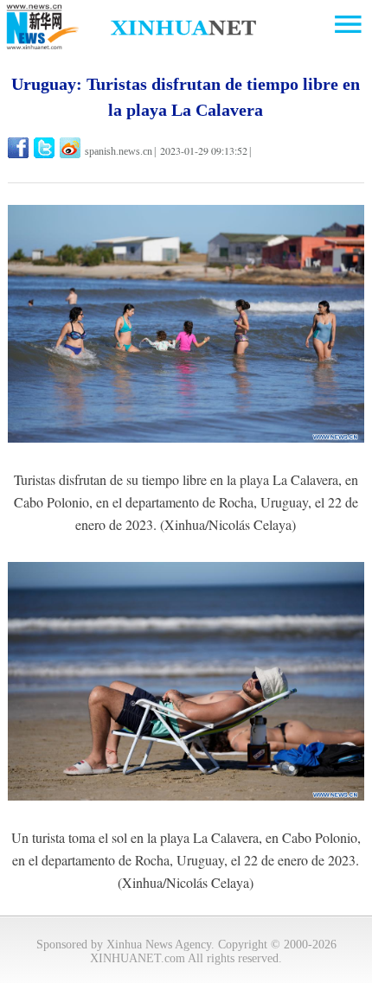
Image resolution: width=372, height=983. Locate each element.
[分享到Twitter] (45, 147)
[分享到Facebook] (19, 147)
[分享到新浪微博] (71, 147)
